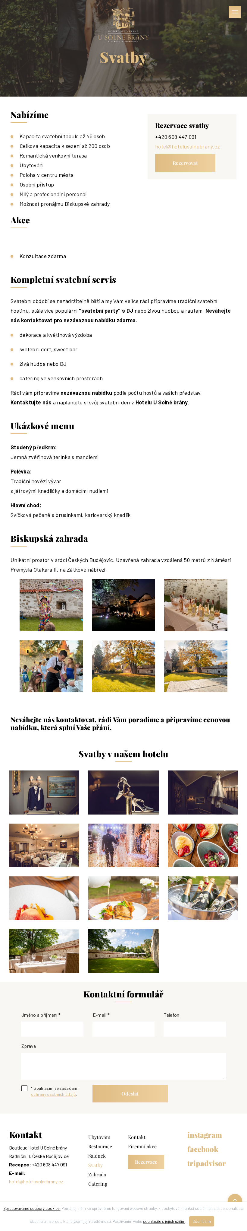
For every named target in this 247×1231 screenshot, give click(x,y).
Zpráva (28, 1046)
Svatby (95, 1165)
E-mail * (101, 1015)
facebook (202, 1149)
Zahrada (97, 1175)
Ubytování (99, 1137)
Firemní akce (142, 1146)
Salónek (97, 1156)
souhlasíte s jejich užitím (164, 1221)
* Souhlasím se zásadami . (54, 1091)
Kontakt (136, 1137)
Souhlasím (201, 1221)
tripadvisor (202, 1163)
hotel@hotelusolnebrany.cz (187, 146)
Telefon (171, 1015)
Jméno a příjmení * (41, 1015)
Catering (97, 1184)
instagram (202, 1135)
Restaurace (100, 1146)
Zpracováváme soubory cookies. (32, 1208)
